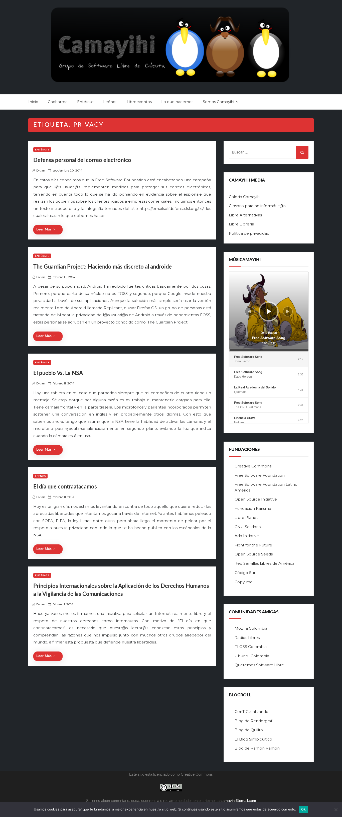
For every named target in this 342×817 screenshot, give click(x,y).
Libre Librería (241, 224)
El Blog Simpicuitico (253, 739)
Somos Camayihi (218, 101)
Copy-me (244, 582)
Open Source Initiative (256, 499)
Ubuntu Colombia (252, 655)
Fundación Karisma (253, 508)
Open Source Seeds (254, 554)
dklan (40, 170)
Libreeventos (139, 101)
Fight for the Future (253, 545)
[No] (335, 809)
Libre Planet (246, 517)
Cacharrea (58, 101)
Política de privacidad (249, 233)
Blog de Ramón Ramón (257, 748)
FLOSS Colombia (251, 646)
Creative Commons (253, 466)
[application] (268, 311)
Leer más (44, 229)
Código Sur (245, 572)
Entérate (85, 101)
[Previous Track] (249, 311)
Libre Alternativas (245, 215)
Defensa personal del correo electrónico (82, 160)
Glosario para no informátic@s (257, 205)
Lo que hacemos (177, 101)
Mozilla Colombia (251, 628)
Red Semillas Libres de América (264, 563)
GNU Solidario (248, 526)
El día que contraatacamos (65, 486)
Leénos (110, 101)
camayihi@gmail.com (238, 800)
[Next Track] (287, 311)
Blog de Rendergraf (253, 720)
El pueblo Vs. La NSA (58, 373)
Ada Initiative (247, 535)
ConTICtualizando (251, 711)
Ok (303, 809)
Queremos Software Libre (259, 665)
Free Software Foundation (260, 475)
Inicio (33, 101)
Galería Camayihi (244, 196)
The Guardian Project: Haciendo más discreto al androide (102, 267)
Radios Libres (247, 637)
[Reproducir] (269, 311)
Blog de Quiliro (249, 729)
